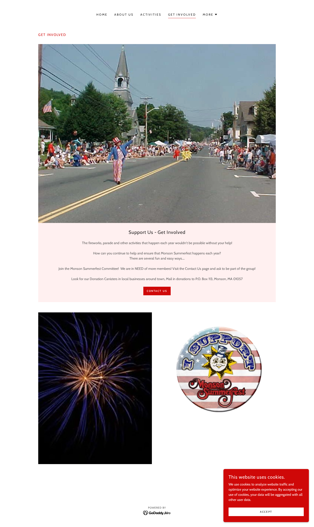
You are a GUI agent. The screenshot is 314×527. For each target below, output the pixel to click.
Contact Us (157, 290)
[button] (210, 14)
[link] (157, 513)
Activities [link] (150, 14)
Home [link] (101, 14)
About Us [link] (124, 14)
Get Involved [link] (182, 14)
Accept (266, 511)
